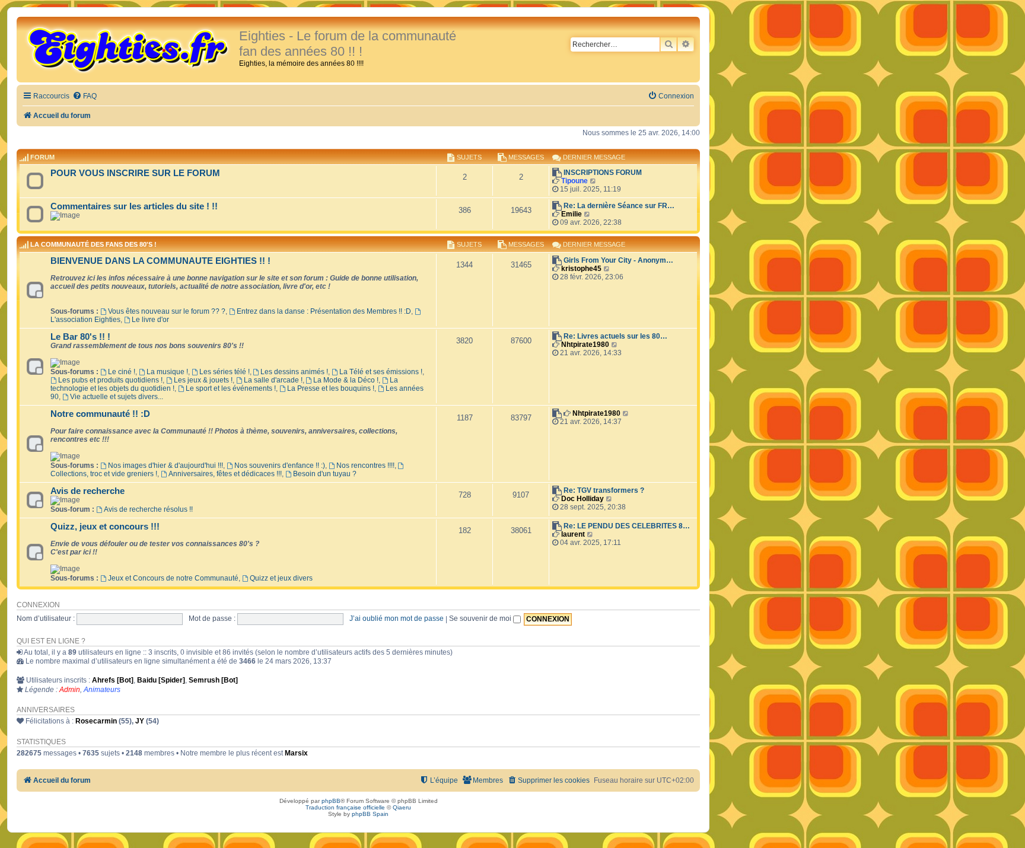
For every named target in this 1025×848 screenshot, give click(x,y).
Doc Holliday (582, 499)
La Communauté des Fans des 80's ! (93, 244)
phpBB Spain (370, 814)
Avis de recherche (87, 491)
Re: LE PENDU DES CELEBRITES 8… (627, 526)
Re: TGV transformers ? (604, 490)
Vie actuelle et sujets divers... (116, 397)
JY (139, 721)
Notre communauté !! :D (100, 414)
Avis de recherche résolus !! (148, 509)
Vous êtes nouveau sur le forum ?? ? (166, 311)
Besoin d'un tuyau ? (324, 474)
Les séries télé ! (224, 372)
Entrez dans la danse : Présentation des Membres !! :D (324, 311)
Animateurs (102, 690)
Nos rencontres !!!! (365, 465)
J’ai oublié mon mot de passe (396, 618)
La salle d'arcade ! (273, 380)
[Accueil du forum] (129, 49)
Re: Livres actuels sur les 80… (615, 336)
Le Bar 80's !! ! (80, 337)
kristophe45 (581, 268)
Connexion (38, 604)
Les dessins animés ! (294, 372)
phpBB (330, 801)
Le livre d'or (150, 319)
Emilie (571, 214)
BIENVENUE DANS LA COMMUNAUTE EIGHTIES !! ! (160, 261)
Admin (69, 690)
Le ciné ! (121, 372)
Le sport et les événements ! (231, 388)
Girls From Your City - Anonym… (618, 260)
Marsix (296, 753)
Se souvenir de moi (481, 618)
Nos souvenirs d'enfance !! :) (279, 465)
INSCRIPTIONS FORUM (603, 172)
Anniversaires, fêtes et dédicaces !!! (225, 474)
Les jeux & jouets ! (203, 380)
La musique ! (167, 372)
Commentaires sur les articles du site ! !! (134, 206)
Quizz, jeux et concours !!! (105, 526)
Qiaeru (402, 807)
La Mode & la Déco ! (345, 380)
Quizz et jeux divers (281, 578)
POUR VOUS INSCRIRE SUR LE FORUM (135, 173)
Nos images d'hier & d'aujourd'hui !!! (165, 465)
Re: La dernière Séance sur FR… (619, 206)
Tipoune (574, 181)
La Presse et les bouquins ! (330, 388)
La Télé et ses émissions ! (380, 372)
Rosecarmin (96, 721)
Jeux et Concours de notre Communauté (173, 578)
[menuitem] (84, 96)
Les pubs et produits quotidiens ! (110, 380)
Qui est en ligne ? (51, 641)
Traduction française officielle (345, 807)
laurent (573, 534)
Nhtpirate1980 (585, 344)
